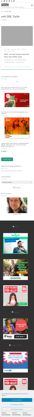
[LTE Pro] (15, 269)
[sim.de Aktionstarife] (17, 127)
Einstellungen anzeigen (17, 409)
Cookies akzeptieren (17, 400)
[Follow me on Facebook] (9, 1)
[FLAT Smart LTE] (15, 295)
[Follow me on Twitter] (6, 1)
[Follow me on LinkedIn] (13, 1)
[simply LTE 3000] (15, 362)
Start (2, 11)
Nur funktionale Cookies (17, 404)
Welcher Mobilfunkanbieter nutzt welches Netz (11, 170)
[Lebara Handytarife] (15, 345)
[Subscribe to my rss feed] (1, 1)
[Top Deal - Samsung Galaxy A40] (15, 243)
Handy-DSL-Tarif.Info (10, 66)
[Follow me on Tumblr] (11, 1)
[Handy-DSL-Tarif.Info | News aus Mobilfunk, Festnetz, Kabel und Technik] (5, 4)
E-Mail (4, 151)
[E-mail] (4, 1)
